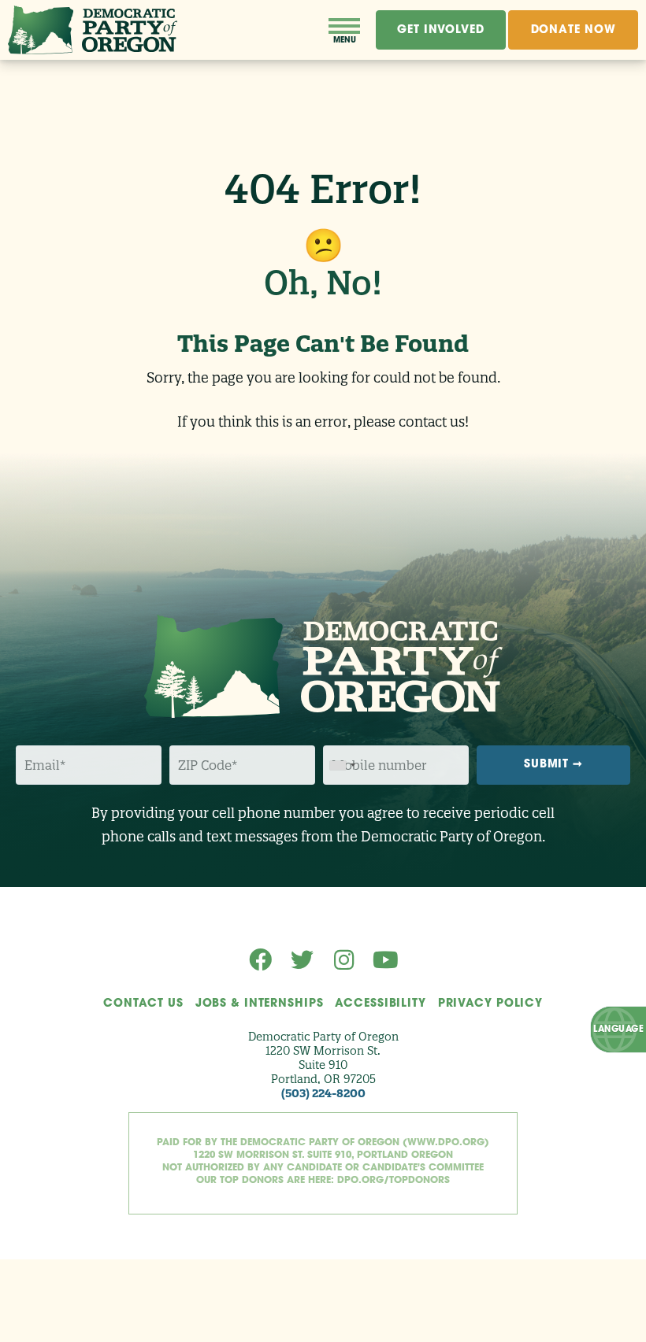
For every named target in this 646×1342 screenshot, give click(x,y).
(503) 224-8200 (323, 1093)
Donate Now (573, 30)
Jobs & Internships (259, 1004)
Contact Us (143, 1004)
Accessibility (380, 1004)
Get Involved (440, 30)
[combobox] (342, 765)
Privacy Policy (490, 1004)
